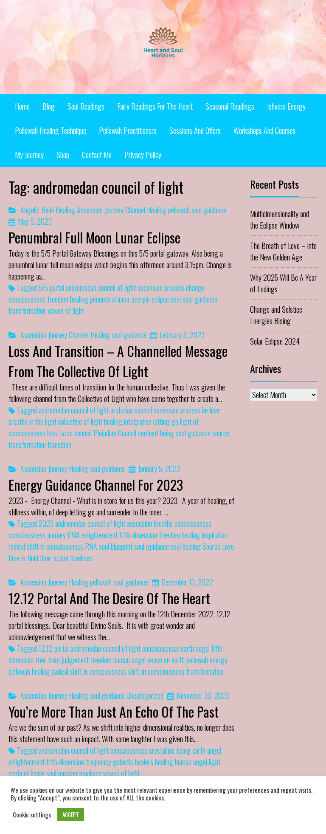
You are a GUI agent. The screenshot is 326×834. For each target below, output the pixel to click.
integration (138, 421)
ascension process (161, 287)
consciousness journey (37, 534)
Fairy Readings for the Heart (155, 106)
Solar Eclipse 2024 (275, 341)
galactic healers (133, 761)
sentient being (156, 432)
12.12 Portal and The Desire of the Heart (109, 598)
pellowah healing (29, 671)
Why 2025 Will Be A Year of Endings (283, 283)
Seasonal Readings (229, 106)
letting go (165, 421)
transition (59, 444)
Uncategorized (144, 695)
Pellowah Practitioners (128, 130)
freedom (57, 299)
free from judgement (62, 659)
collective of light (80, 421)
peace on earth (166, 659)
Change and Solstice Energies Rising (276, 315)
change (195, 287)
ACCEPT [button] (70, 814)
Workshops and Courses (264, 130)
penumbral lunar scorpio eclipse (129, 299)
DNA (73, 534)
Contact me (97, 154)
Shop (62, 154)
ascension (139, 523)
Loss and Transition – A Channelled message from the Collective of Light (118, 361)
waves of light (66, 310)
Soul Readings (85, 106)
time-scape (54, 557)
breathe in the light (32, 421)
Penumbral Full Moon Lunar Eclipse (94, 237)
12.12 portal (54, 648)
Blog (48, 106)
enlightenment (100, 534)
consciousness (26, 299)
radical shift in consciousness (45, 546)
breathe (163, 523)
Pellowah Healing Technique (50, 130)
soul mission (61, 773)
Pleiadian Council (114, 432)
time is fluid (23, 557)
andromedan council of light (101, 287)
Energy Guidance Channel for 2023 (95, 485)
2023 (46, 523)
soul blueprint (115, 546)
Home (22, 106)
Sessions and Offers (195, 130)
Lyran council (75, 432)
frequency (98, 761)
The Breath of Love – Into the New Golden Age (283, 251)
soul (176, 299)
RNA (91, 546)
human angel (129, 659)
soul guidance (208, 209)
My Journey (29, 154)
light (214, 761)
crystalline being (170, 750)
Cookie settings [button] (32, 815)
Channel (135, 209)
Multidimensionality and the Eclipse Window (279, 219)
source (220, 432)
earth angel (195, 648)
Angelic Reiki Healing (47, 209)
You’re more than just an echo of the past (113, 711)
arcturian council (131, 410)
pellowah (179, 209)
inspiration (215, 534)
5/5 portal (51, 287)
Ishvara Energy (286, 106)
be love (211, 410)
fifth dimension (138, 534)
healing (79, 299)
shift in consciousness (156, 671)
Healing (156, 209)
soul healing (186, 546)
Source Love (218, 546)
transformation (27, 310)
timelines (81, 557)
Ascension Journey (100, 209)
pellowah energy (207, 659)
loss (52, 432)
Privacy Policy (142, 154)
